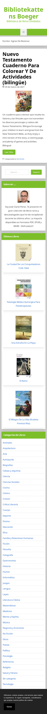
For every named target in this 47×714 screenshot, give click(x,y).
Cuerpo (6, 510)
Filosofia (7, 549)
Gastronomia (9, 560)
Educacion (8, 526)
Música (6, 622)
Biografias (8, 465)
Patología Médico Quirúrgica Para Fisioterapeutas (23, 304)
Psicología (8, 656)
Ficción (6, 543)
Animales (7, 442)
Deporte (7, 515)
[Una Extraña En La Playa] (23, 328)
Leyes (6, 594)
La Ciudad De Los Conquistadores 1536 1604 (23, 266)
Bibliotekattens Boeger (23, 13)
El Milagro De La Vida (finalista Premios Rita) (23, 421)
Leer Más (9, 152)
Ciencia (6, 476)
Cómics (6, 493)
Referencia (8, 661)
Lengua (6, 588)
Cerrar (9, 707)
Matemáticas (9, 605)
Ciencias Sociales (11, 481)
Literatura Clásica (11, 599)
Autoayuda (8, 459)
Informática (9, 577)
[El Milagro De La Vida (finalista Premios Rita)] (23, 404)
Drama (6, 521)
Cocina (6, 487)
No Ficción (20, 159)
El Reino (23, 380)
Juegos (6, 583)
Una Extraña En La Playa (23, 342)
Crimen (6, 498)
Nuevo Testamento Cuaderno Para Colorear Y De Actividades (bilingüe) (21, 68)
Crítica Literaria (10, 504)
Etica (5, 532)
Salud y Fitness (10, 672)
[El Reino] (23, 366)
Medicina (7, 611)
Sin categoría (9, 678)
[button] (23, 32)
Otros (5, 639)
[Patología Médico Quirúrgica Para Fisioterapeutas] (23, 289)
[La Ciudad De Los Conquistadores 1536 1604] (23, 253)
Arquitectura (9, 448)
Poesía (6, 644)
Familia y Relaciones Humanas (18, 538)
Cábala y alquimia (11, 470)
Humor (6, 571)
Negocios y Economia (13, 627)
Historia (7, 566)
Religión (7, 667)
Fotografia (8, 555)
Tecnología (8, 684)
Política (6, 650)
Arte (5, 453)
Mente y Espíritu (11, 616)
